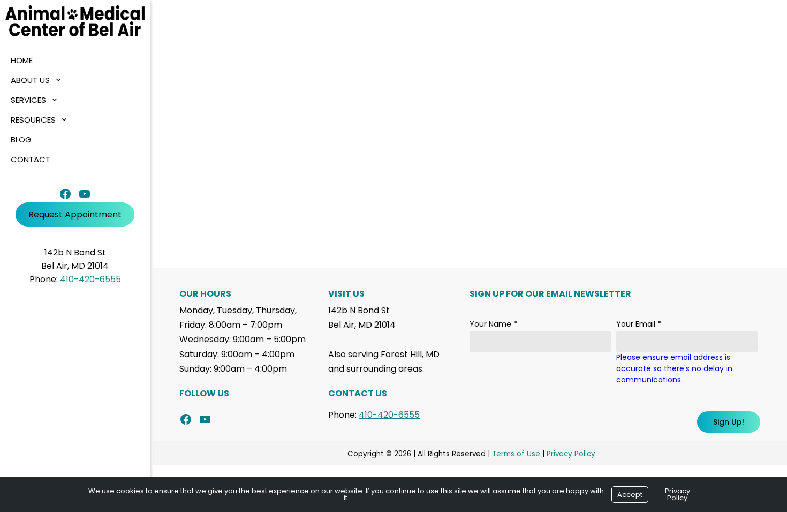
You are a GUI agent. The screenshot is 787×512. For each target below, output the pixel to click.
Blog (21, 139)
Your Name (493, 324)
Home (22, 60)
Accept (629, 495)
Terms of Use (516, 454)
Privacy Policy (571, 454)
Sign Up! (728, 422)
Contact (30, 159)
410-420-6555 (90, 279)
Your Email (638, 324)
